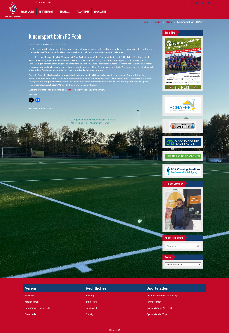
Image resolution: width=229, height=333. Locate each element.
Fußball (64, 12)
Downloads (30, 314)
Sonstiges (90, 314)
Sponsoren (100, 12)
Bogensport (27, 12)
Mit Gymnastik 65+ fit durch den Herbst (91, 122)
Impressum (91, 301)
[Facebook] (191, 2)
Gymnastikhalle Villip (156, 314)
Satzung (90, 295)
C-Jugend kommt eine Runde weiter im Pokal (91, 119)
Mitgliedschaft (31, 301)
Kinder (70, 89)
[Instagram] (209, 2)
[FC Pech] (12, 9)
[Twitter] (197, 2)
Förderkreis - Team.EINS (37, 307)
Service (157, 21)
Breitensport (46, 12)
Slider (169, 21)
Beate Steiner (42, 44)
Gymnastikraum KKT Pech (159, 307)
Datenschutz (92, 307)
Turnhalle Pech (153, 301)
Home (145, 21)
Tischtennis (82, 12)
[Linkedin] (203, 2)
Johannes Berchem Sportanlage (162, 295)
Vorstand (29, 295)
